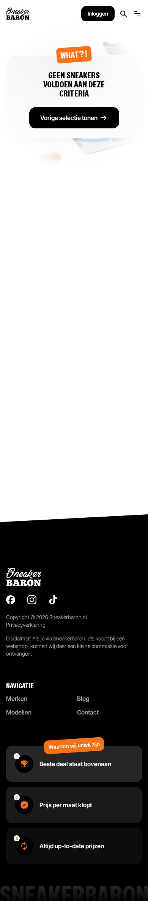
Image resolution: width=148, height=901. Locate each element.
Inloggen (98, 13)
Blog (83, 698)
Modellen (18, 712)
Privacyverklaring (26, 624)
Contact (88, 712)
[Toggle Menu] (137, 13)
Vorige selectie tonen (69, 118)
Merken (16, 698)
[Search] (123, 13)
